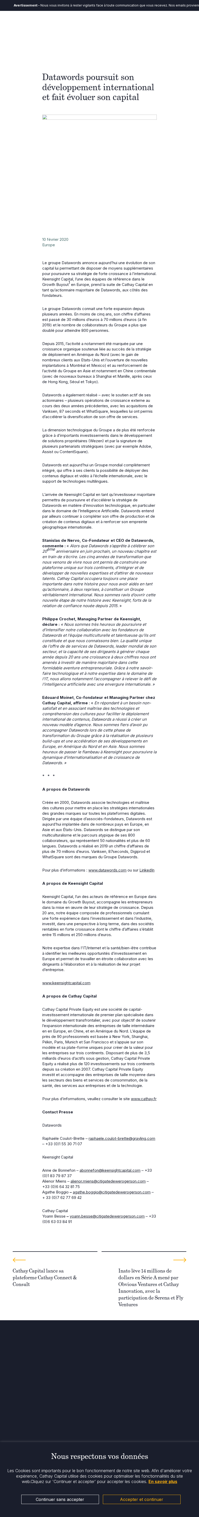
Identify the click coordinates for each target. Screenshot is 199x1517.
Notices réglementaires (32, 1428)
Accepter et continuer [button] (141, 1499)
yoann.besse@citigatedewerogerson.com (107, 1216)
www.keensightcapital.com (66, 982)
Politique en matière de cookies (40, 1423)
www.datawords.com (107, 870)
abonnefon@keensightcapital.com (110, 1170)
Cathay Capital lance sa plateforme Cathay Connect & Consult (45, 1277)
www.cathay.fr (144, 1098)
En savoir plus (162, 1481)
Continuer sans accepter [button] (60, 1499)
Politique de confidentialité (35, 1438)
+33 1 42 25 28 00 (28, 1375)
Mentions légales (27, 1433)
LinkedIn (146, 870)
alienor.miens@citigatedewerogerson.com (108, 1181)
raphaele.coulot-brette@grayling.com (122, 1138)
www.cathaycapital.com (32, 1385)
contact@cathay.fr (28, 1380)
